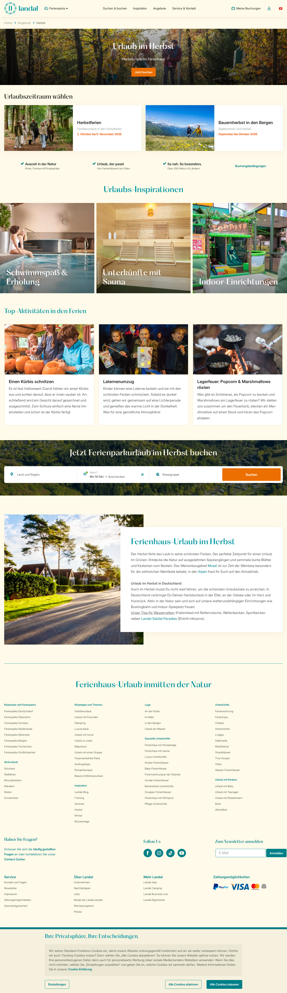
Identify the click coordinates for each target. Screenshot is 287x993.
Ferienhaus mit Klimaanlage (160, 745)
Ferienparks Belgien (15, 740)
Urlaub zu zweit (83, 740)
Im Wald (149, 717)
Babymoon (81, 746)
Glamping (80, 723)
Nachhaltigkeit (82, 888)
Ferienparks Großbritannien (20, 752)
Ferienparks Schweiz (16, 723)
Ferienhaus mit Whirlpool (159, 797)
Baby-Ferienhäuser (156, 768)
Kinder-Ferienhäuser (157, 762)
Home (8, 23)
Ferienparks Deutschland (18, 711)
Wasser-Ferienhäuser (227, 770)
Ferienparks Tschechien (18, 746)
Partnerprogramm (84, 905)
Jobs (77, 894)
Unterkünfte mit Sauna (124, 281)
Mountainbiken (12, 780)
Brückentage (82, 821)
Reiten (8, 792)
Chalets (219, 723)
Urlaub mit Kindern (226, 779)
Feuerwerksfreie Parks (87, 758)
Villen (218, 764)
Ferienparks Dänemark (17, 734)
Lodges (219, 734)
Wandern (9, 786)
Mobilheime (222, 746)
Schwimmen (11, 797)
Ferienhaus (221, 717)
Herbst (78, 809)
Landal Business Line (156, 894)
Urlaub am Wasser (155, 728)
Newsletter (10, 888)
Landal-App (150, 882)
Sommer (79, 803)
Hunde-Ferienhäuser (157, 780)
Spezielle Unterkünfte (157, 738)
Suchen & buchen (115, 8)
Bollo (218, 803)
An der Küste (152, 711)
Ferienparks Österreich (17, 717)
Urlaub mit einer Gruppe (88, 752)
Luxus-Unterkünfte (156, 756)
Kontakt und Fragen (15, 882)
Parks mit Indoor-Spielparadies (227, 281)
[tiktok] (170, 856)
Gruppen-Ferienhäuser (158, 792)
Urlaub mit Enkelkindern (228, 797)
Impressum (10, 894)
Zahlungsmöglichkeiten (17, 899)
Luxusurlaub (82, 728)
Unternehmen (82, 882)
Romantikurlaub (83, 770)
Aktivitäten (221, 809)
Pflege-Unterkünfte (156, 803)
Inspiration (140, 8)
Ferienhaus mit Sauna (157, 750)
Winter (78, 815)
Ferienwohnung (224, 711)
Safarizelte (221, 740)
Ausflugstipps (82, 764)
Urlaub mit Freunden (86, 717)
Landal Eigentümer (154, 899)
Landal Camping (153, 888)
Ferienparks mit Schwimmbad (34, 281)
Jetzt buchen (143, 72)
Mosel (212, 566)
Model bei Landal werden (88, 899)
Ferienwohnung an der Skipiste (162, 774)
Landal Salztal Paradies (159, 618)
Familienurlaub (83, 711)
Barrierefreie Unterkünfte (159, 786)
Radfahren (10, 774)
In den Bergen (153, 723)
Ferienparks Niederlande (18, 728)
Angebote (159, 8)
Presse (78, 911)
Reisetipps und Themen (88, 704)
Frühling (79, 797)
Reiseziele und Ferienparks (20, 704)
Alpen (202, 571)
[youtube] (182, 856)
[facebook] (148, 856)
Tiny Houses (222, 758)
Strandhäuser (222, 752)
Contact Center (14, 859)
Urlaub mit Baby (224, 786)
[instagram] (159, 856)
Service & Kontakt (184, 8)
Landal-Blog (81, 792)
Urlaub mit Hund (84, 734)
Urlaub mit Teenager (226, 792)
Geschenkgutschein (16, 905)
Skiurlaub (9, 768)
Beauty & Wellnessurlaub (89, 775)
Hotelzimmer (222, 728)
